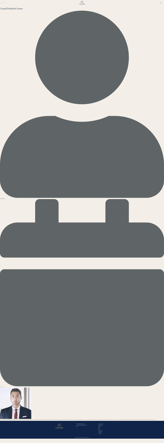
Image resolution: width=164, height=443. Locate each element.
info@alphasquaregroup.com (81, 423)
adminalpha (3, 198)
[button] (2, 3)
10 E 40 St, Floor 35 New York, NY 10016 (82, 425)
